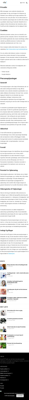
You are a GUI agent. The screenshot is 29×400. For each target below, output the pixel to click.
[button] (22, 3)
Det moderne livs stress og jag (14, 310)
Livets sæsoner (3, 371)
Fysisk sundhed (3, 369)
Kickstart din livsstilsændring (14, 343)
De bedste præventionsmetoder (15, 318)
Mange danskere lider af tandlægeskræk (17, 264)
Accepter (19, 395)
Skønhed (2, 377)
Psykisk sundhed (4, 375)
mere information (11, 395)
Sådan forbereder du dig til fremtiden (16, 326)
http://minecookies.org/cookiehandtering (16, 49)
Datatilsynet (11, 253)
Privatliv (2, 388)
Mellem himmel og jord (5, 373)
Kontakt (2, 385)
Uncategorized (3, 379)
